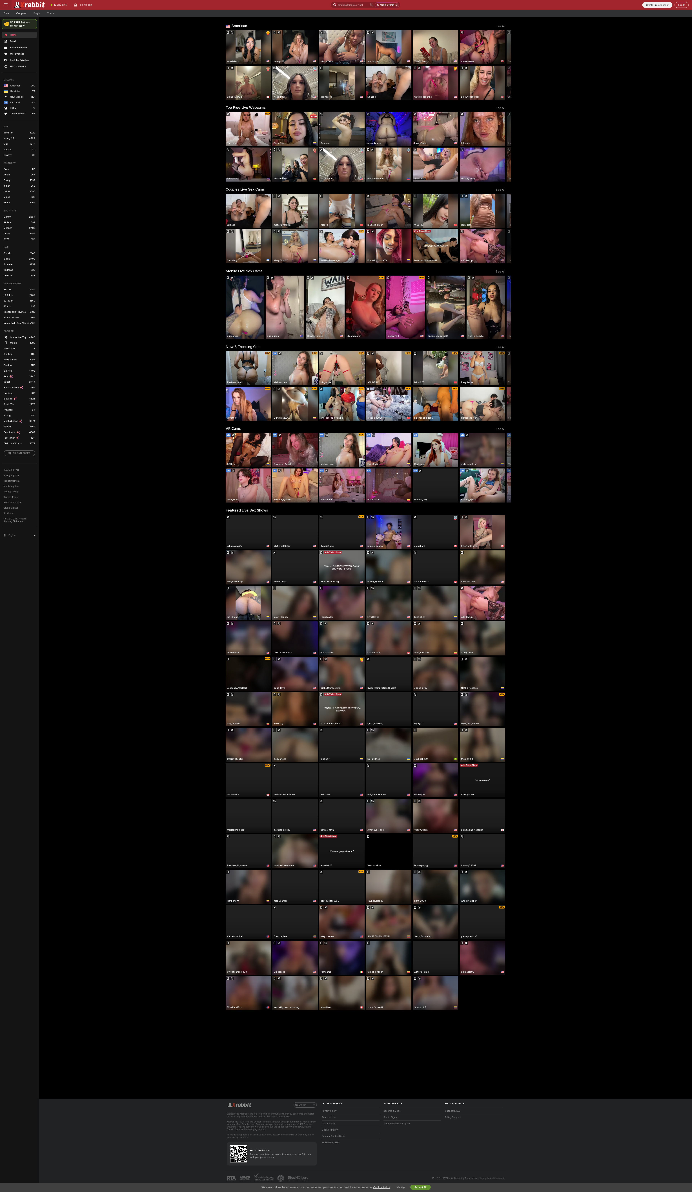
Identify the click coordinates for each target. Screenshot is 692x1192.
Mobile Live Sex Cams (244, 271)
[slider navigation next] (502, 65)
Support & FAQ (11, 470)
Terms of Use (11, 497)
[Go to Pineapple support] (281, 1178)
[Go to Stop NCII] (298, 1178)
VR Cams (233, 428)
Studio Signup (11, 508)
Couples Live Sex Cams (245, 189)
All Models (9, 513)
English (302, 1105)
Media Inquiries (11, 486)
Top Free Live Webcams (246, 107)
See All (500, 26)
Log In (681, 5)
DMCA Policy (329, 1123)
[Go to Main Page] (30, 5)
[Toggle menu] (6, 5)
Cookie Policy (381, 1187)
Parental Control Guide (333, 1136)
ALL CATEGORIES (21, 453)
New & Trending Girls (243, 347)
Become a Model (12, 502)
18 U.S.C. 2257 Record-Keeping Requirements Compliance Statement (468, 1178)
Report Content (11, 481)
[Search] (371, 4)
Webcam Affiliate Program (397, 1123)
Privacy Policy (11, 491)
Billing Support (11, 475)
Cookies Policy (330, 1130)
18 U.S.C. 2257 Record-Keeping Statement (16, 520)
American (239, 26)
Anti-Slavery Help (331, 1142)
